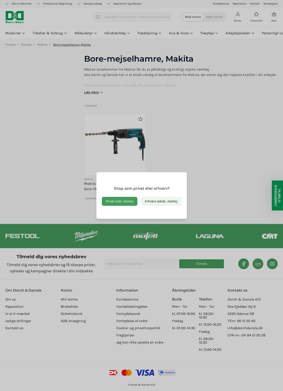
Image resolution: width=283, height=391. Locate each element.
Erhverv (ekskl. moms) (161, 201)
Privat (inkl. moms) (119, 201)
